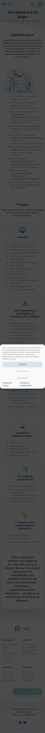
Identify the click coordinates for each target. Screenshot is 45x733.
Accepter (22, 364)
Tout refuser (22, 371)
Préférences (22, 378)
